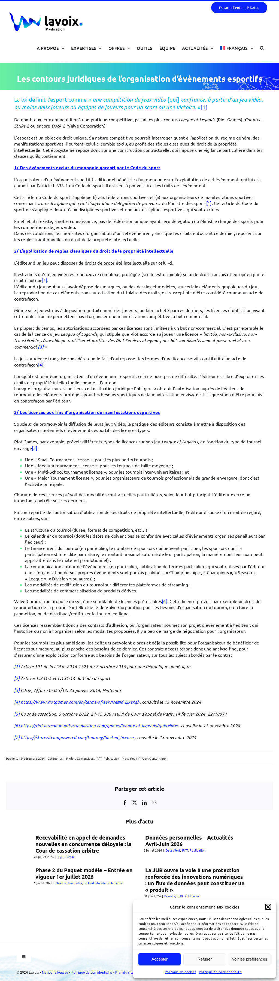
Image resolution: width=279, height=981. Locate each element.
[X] (135, 802)
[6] (164, 601)
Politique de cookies (180, 972)
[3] (17, 690)
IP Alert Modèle (95, 883)
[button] (268, 907)
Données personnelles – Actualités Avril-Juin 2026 (189, 840)
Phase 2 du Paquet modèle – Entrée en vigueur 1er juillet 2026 (83, 873)
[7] (17, 737)
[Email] (154, 802)
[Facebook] (125, 802)
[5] (34, 448)
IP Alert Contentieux (79, 758)
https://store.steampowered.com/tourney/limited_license (77, 737)
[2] (44, 280)
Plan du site (124, 972)
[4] (41, 364)
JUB (180, 896)
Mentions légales (55, 972)
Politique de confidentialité (220, 972)
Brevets (169, 896)
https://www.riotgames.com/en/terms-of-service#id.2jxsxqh (80, 702)
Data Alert (173, 850)
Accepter (159, 959)
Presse (70, 857)
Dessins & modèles (69, 883)
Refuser (205, 959)
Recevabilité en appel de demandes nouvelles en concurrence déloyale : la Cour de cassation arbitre (83, 844)
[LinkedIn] (144, 802)
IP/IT (99, 758)
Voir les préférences (249, 959)
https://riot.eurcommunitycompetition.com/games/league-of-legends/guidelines (99, 725)
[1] (204, 107)
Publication (111, 758)
